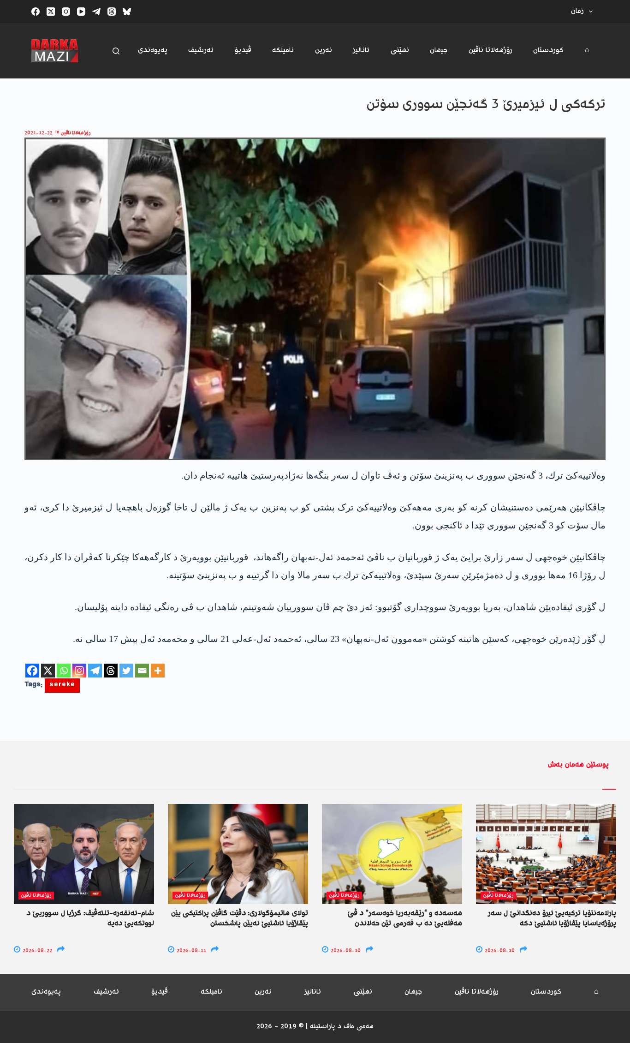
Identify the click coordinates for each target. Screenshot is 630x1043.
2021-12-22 (38, 133)
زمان (577, 11)
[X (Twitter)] (51, 11)
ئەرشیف (201, 50)
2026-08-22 (36, 951)
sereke (62, 685)
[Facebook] (35, 11)
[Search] (116, 51)
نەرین (323, 50)
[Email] (142, 670)
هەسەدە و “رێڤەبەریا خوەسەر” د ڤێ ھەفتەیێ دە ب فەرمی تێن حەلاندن (405, 918)
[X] (48, 670)
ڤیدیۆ (243, 50)
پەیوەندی (152, 50)
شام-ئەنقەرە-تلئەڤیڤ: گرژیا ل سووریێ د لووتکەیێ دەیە (90, 918)
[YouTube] (81, 11)
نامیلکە (283, 50)
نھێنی (400, 50)
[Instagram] (66, 11)
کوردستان (548, 50)
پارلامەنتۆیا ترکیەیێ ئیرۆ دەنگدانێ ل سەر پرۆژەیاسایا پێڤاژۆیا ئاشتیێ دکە (552, 918)
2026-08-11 (190, 951)
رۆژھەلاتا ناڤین (490, 50)
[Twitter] (126, 670)
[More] (158, 670)
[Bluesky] (127, 11)
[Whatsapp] (64, 670)
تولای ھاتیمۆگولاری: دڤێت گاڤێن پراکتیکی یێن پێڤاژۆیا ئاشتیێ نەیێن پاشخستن (239, 918)
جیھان (438, 50)
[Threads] (111, 11)
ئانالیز (361, 50)
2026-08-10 (345, 951)
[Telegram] (96, 11)
